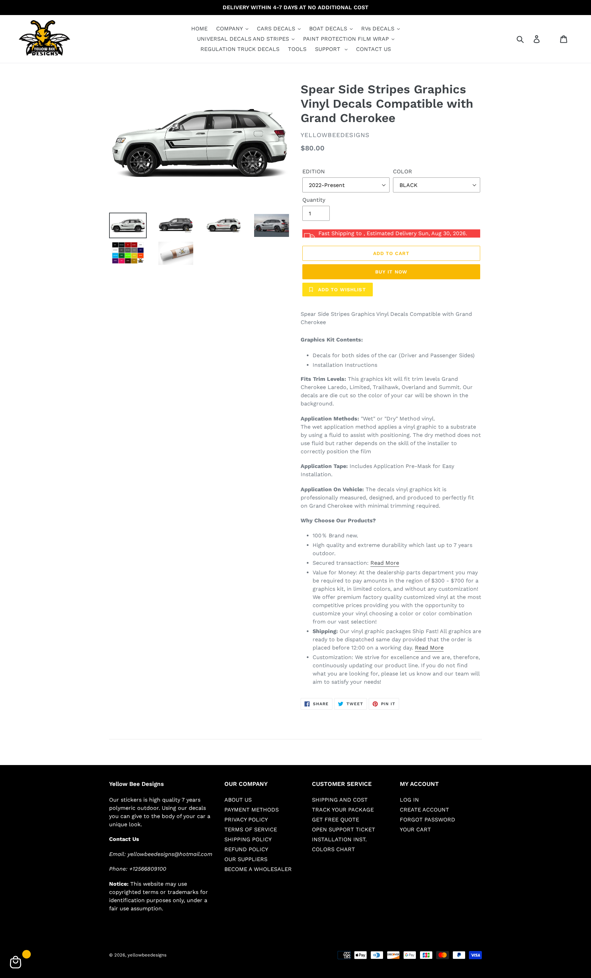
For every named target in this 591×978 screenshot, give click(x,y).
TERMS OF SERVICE (250, 829)
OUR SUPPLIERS (245, 859)
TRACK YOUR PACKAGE (343, 809)
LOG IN (409, 799)
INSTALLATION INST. (339, 839)
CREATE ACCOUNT (424, 809)
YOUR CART (415, 829)
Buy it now (391, 271)
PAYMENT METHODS (251, 809)
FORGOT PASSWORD (427, 819)
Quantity (313, 200)
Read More (384, 563)
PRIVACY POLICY (246, 819)
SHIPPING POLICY (248, 839)
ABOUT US (238, 799)
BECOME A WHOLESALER (258, 869)
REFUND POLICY (246, 849)
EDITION (313, 171)
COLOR (402, 171)
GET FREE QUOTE (335, 819)
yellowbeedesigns (147, 954)
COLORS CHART (333, 849)
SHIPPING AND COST (340, 799)
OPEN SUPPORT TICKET (343, 829)
